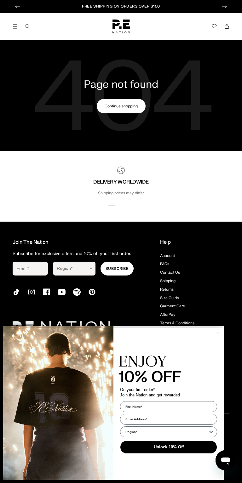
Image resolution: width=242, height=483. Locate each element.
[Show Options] (91, 269)
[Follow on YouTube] (62, 292)
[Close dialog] (218, 333)
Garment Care (172, 306)
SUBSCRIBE (117, 268)
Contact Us (170, 272)
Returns (167, 289)
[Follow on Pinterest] (92, 292)
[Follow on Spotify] (77, 292)
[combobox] (70, 269)
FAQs (164, 263)
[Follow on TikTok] (16, 292)
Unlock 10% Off (169, 447)
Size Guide (169, 297)
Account (167, 255)
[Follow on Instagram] (31, 292)
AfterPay (168, 314)
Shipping (168, 280)
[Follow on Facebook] (46, 292)
